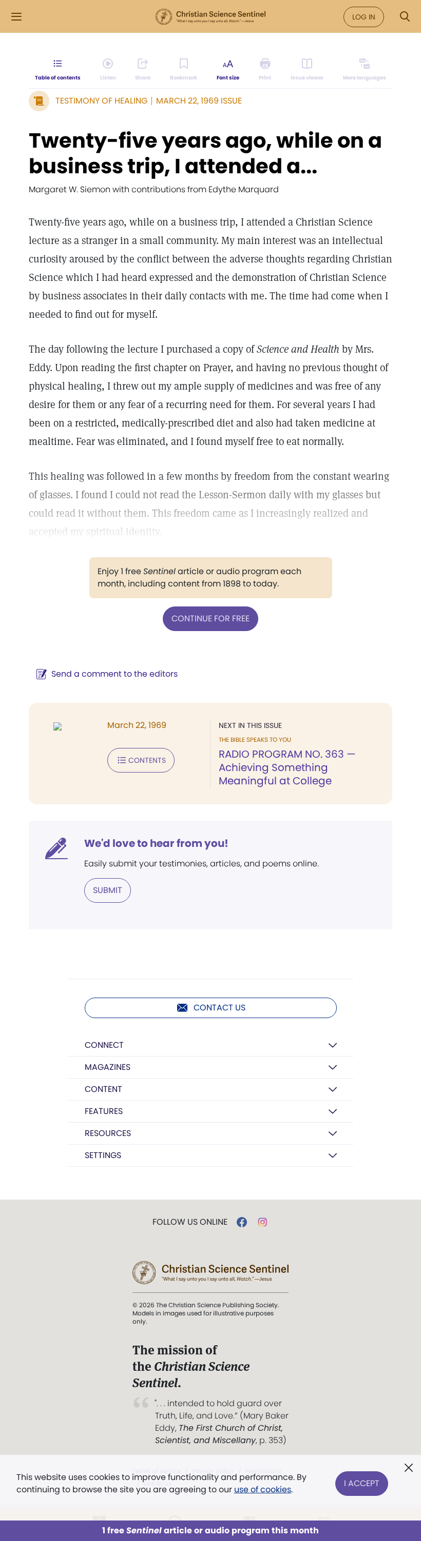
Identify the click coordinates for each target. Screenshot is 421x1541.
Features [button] (104, 1111)
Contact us (219, 1007)
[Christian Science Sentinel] (210, 17)
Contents (147, 760)
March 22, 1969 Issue (199, 101)
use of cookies (262, 1489)
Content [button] (103, 1089)
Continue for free (210, 618)
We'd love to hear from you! (156, 843)
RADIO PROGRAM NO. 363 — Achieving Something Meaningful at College (287, 767)
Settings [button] (103, 1155)
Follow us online (189, 1222)
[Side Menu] (16, 16)
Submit (107, 890)
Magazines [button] (107, 1067)
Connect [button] (104, 1045)
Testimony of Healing (101, 101)
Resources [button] (108, 1133)
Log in (363, 17)
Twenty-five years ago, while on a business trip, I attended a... (205, 153)
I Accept (361, 1483)
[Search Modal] (404, 16)
